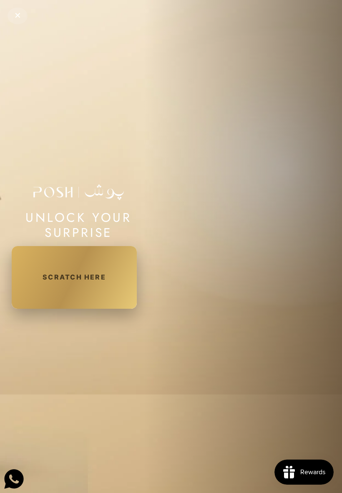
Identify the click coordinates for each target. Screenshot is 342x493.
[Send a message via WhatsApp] (14, 479)
